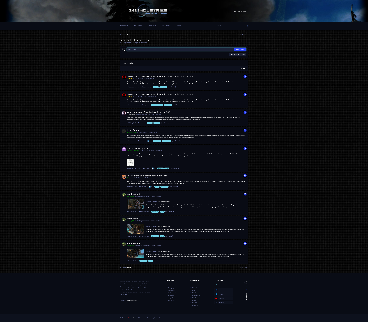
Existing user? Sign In (241, 11)
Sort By (243, 69)
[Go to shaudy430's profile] (124, 195)
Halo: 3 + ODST (196, 295)
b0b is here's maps (164, 202)
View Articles (171, 290)
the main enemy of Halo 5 (139, 148)
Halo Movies (166, 26)
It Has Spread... (134, 130)
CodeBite (132, 318)
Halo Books (152, 26)
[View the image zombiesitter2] (135, 229)
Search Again (240, 49)
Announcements (150, 96)
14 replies (142, 141)
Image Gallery (172, 298)
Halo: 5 (194, 290)
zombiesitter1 (133, 243)
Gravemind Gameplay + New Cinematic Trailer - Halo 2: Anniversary (160, 76)
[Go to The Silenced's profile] (124, 131)
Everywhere (240, 26)
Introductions (152, 132)
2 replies (145, 105)
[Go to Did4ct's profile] (124, 177)
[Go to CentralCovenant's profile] (124, 149)
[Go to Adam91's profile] (124, 77)
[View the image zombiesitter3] (135, 204)
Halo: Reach (195, 298)
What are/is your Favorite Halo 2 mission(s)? (148, 112)
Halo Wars (195, 305)
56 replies (143, 187)
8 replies (147, 168)
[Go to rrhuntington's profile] (124, 113)
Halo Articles (124, 26)
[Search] (247, 26)
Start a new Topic (173, 293)
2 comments (147, 87)
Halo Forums (138, 26)
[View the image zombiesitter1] (135, 253)
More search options (238, 54)
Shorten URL (171, 300)
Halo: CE (194, 303)
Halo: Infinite (195, 288)
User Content (156, 196)
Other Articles (149, 78)
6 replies (142, 123)
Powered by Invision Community (156, 318)
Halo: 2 (194, 300)
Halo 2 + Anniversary (154, 114)
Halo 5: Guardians (156, 150)
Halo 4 (146, 178)
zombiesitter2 (133, 218)
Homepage (171, 288)
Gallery (179, 26)
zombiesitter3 (133, 194)
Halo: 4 (194, 293)
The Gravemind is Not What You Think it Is (147, 175)
